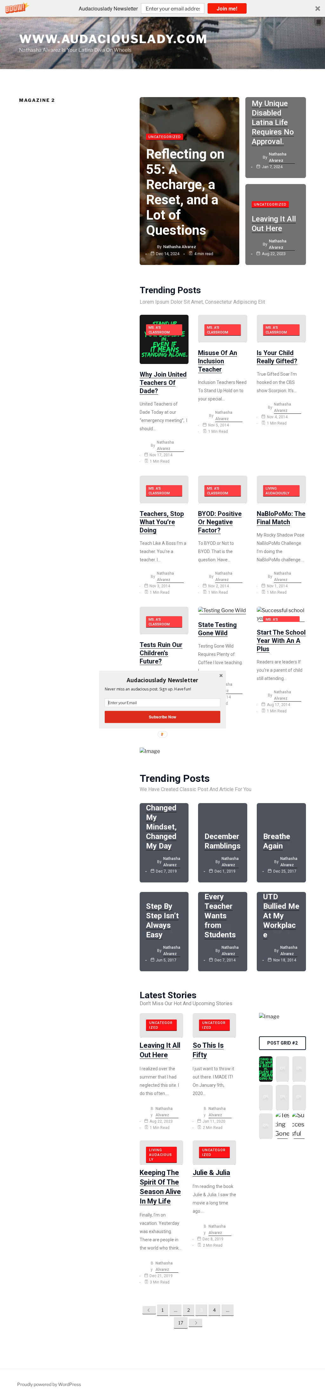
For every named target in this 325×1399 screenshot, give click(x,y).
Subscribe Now (162, 716)
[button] (162, 680)
